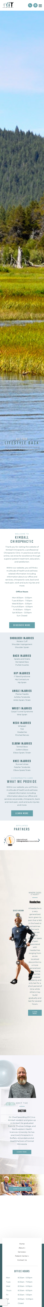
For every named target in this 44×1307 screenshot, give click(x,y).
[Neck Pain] (20, 925)
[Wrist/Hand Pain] (12, 939)
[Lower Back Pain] (25, 940)
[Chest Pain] (17, 931)
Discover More (22, 625)
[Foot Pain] (14, 981)
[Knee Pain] (18, 963)
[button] (5, 839)
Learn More (22, 813)
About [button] (21, 1254)
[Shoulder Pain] (27, 928)
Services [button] (21, 1258)
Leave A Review (20, 1195)
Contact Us (22, 1266)
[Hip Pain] (25, 946)
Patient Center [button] (21, 1262)
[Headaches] (18, 915)
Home (22, 1250)
